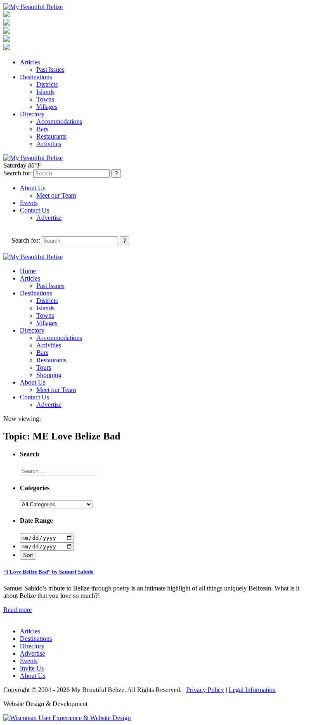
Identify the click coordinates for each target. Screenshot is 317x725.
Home (28, 270)
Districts (47, 84)
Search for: (17, 173)
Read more (17, 609)
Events (29, 202)
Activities (48, 143)
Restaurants (51, 136)
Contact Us (34, 210)
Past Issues (50, 69)
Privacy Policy (205, 689)
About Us (32, 187)
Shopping (49, 374)
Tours (43, 367)
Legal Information (252, 689)
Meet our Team (56, 195)
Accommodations (59, 121)
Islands (45, 91)
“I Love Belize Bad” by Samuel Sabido (48, 572)
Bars (42, 128)
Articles (30, 62)
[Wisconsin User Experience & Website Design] (67, 717)
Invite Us (32, 668)
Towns (45, 99)
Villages (46, 106)
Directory (32, 114)
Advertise (49, 217)
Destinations (36, 76)
